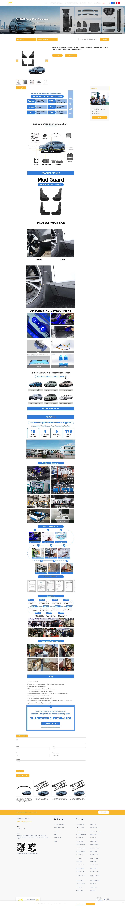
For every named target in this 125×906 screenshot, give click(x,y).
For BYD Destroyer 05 (81, 834)
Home (45, 3)
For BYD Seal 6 (79, 854)
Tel (16, 752)
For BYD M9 (79, 861)
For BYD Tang (93, 887)
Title (17, 739)
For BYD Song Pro (94, 880)
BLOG (55, 841)
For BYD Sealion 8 (80, 844)
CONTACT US (97, 3)
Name (17, 746)
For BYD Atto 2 (79, 841)
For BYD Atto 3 (93, 837)
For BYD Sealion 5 (80, 851)
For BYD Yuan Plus (80, 871)
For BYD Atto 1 (93, 841)
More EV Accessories (71, 3)
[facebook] (112, 3)
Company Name (55, 752)
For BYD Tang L (79, 890)
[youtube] (116, 3)
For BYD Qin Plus (80, 868)
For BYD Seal (79, 858)
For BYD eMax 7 (94, 865)
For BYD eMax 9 (80, 865)
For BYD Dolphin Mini (95, 831)
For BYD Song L (80, 880)
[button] (17, 60)
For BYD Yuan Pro (80, 875)
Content (18, 759)
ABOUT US (83, 3)
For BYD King (93, 834)
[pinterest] (119, 3)
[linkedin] (114, 3)
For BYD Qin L (93, 868)
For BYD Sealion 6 (80, 848)
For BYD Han (79, 887)
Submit (20, 771)
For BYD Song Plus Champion (37, 22)
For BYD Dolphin (94, 827)
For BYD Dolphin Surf (81, 831)
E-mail (53, 746)
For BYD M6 (93, 861)
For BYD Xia (93, 883)
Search (105, 39)
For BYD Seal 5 (94, 854)
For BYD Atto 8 (79, 837)
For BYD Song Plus (80, 883)
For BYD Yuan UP (94, 871)
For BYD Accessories (56, 3)
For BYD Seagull (80, 827)
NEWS (90, 3)
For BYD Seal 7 (94, 851)
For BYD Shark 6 (80, 824)
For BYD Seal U (94, 858)
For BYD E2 (93, 890)
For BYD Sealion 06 (95, 848)
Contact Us (71, 55)
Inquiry (57, 55)
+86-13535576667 (97, 111)
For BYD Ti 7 (93, 824)
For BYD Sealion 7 (94, 844)
